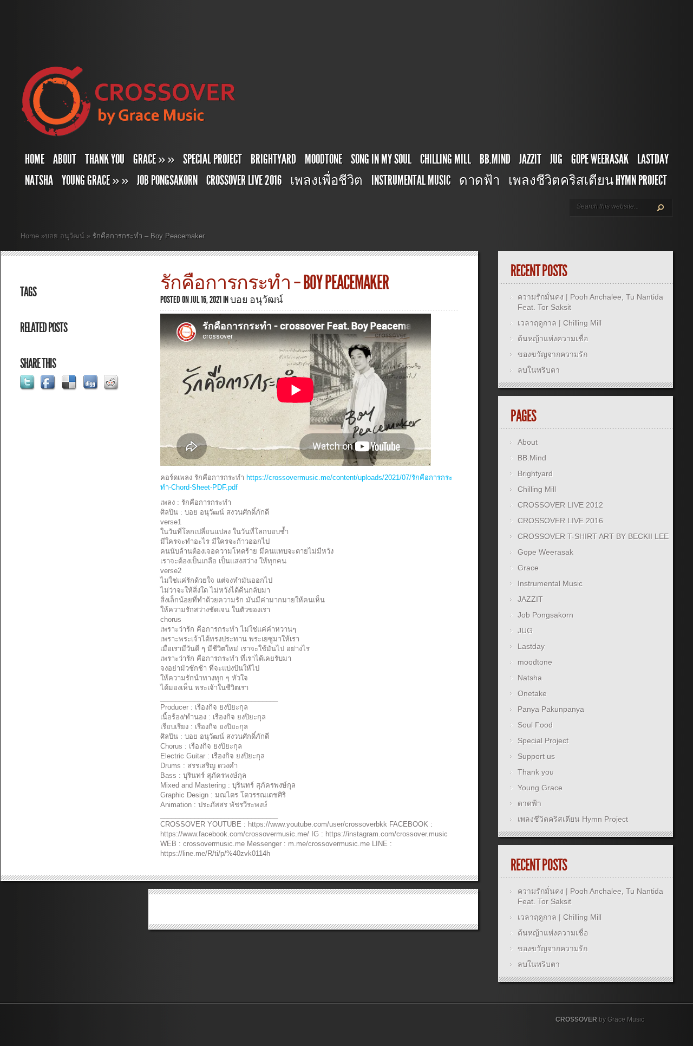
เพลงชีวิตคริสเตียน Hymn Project (587, 180)
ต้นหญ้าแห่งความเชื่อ (553, 338)
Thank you (105, 159)
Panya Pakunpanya (551, 709)
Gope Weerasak (600, 159)
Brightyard (273, 159)
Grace (528, 567)
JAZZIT (530, 159)
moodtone (323, 159)
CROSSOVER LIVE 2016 (244, 180)
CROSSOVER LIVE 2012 (560, 505)
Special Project (212, 159)
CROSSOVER (576, 1019)
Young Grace (95, 180)
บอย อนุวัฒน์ (64, 236)
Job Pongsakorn (167, 180)
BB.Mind (495, 159)
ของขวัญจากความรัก (552, 354)
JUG (556, 159)
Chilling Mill (445, 159)
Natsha (39, 180)
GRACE (153, 159)
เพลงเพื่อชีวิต (326, 180)
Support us (536, 756)
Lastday (653, 159)
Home (34, 159)
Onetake (532, 693)
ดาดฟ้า (479, 180)
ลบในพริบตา (539, 370)
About (64, 159)
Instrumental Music (410, 180)
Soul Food (535, 724)
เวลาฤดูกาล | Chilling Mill (560, 323)
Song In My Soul (381, 159)
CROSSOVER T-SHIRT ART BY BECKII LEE (593, 536)
